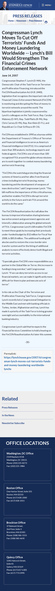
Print (45, 20)
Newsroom (21, 20)
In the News (8, 415)
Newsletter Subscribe (13, 423)
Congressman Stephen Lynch (16, 5)
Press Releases (27, 16)
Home (11, 20)
